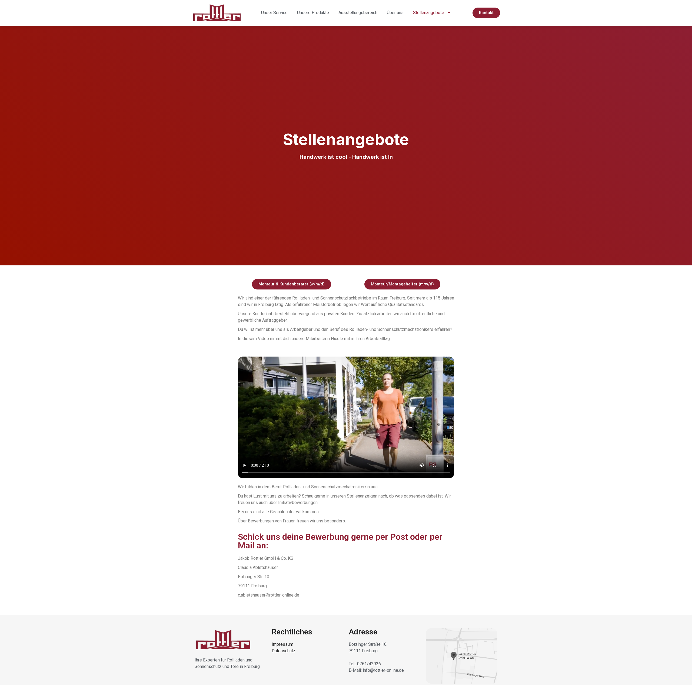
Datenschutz (283, 650)
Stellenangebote (428, 12)
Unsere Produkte (313, 12)
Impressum (282, 644)
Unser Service (274, 12)
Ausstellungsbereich (357, 12)
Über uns (395, 12)
